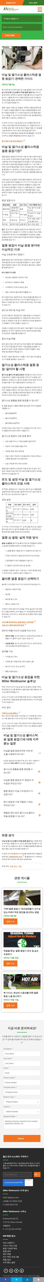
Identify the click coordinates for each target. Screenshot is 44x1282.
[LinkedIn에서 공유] (27, 1279)
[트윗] (16, 1279)
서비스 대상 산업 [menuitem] (10, 1245)
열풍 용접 (13, 866)
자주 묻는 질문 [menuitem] (9, 1262)
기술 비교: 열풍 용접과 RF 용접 (13, 625)
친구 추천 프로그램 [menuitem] (11, 1257)
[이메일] (38, 1279)
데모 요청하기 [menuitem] (9, 1243)
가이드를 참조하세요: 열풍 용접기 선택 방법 (18, 622)
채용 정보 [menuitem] (7, 1260)
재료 (20, 866)
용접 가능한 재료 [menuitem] (10, 1248)
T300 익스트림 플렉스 (10, 713)
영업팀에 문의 (11, 3)
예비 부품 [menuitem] (7, 1254)
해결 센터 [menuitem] (7, 1251)
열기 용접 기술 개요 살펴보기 (12, 141)
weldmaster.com (15, 857)
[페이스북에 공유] (5, 1279)
